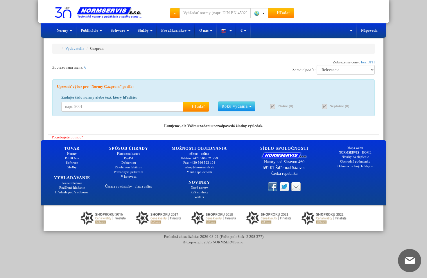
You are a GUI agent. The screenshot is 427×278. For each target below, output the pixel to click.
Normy (63, 30)
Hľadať (282, 13)
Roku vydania (235, 106)
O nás (204, 30)
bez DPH (368, 62)
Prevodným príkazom (128, 172)
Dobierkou (128, 162)
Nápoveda (369, 30)
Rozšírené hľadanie (72, 187)
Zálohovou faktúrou (128, 167)
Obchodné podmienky (355, 161)
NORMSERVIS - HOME (355, 152)
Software (118, 30)
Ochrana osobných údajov (355, 166)
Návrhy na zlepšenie (355, 156)
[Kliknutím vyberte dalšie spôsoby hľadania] (175, 13)
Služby (144, 30)
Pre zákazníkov (174, 30)
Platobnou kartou (128, 153)
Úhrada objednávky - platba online (128, 186)
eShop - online (199, 153)
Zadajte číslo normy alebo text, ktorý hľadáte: (99, 97)
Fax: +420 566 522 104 (199, 162)
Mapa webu (355, 147)
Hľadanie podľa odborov (72, 192)
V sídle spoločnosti (199, 172)
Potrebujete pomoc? (67, 137)
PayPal (128, 158)
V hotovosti (129, 176)
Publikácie (90, 30)
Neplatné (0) (339, 106)
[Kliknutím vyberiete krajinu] (259, 13)
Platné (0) (285, 106)
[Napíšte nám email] (296, 186)
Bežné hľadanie (72, 183)
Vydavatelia (74, 48)
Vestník (199, 197)
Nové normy (199, 187)
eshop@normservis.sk (199, 167)
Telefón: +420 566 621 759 (199, 158)
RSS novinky (199, 192)
